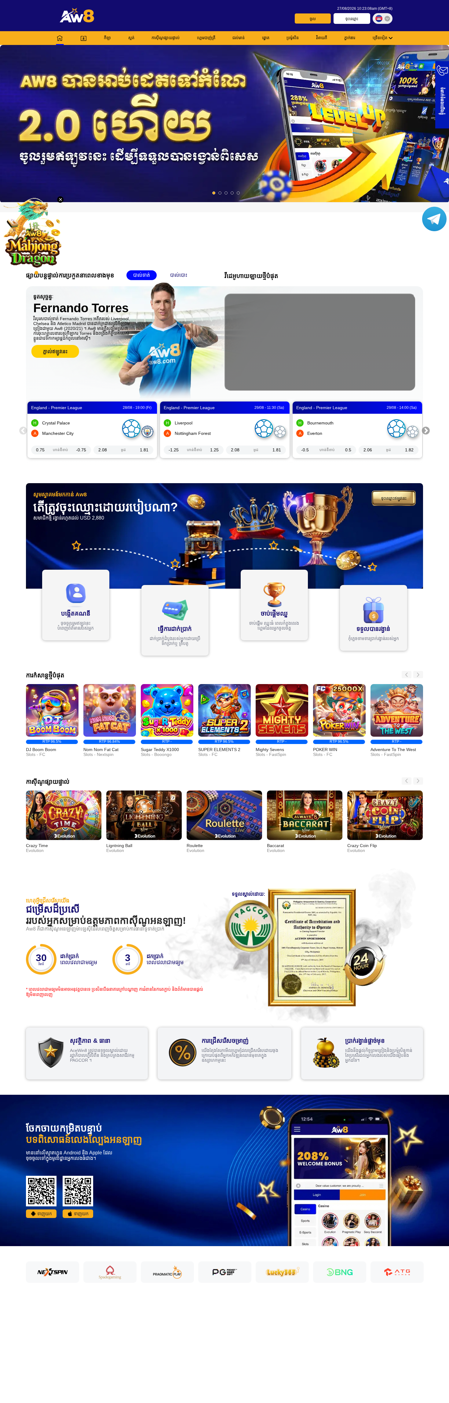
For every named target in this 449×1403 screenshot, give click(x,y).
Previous (23, 430)
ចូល (313, 19)
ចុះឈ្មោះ (351, 19)
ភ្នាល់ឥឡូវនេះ (55, 351)
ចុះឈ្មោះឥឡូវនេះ (394, 498)
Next (426, 430)
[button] (224, 123)
